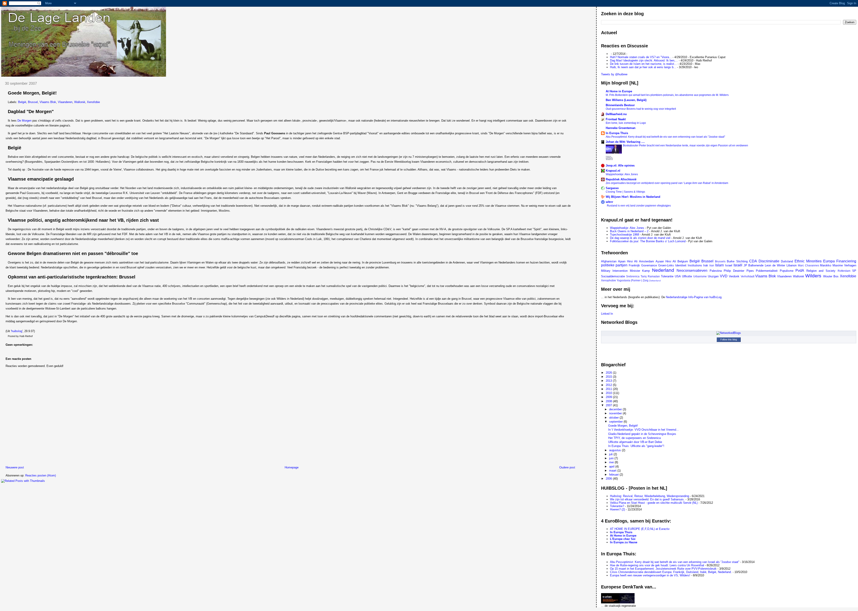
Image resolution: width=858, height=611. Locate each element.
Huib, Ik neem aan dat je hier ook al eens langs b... (643, 67)
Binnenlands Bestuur (620, 105)
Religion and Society (820, 270)
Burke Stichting (737, 261)
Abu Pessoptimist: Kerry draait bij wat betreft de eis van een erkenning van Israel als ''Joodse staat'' (665, 136)
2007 (609, 405)
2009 (609, 397)
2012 (609, 385)
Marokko (825, 265)
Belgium (682, 261)
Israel (728, 265)
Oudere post (567, 467)
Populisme (786, 270)
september (616, 421)
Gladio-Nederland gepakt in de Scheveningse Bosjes (642, 434)
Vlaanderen (65, 102)
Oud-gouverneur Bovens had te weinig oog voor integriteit (641, 108)
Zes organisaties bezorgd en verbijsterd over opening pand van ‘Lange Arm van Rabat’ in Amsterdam (667, 183)
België (22, 102)
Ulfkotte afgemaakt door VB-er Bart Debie (635, 442)
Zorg (645, 280)
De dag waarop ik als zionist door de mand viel (640, 238)
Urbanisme (700, 276)
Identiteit (680, 265)
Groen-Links (666, 265)
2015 (609, 376)
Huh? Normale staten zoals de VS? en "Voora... (641, 57)
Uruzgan (713, 276)
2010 (609, 393)
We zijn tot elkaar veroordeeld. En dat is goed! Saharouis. (647, 499)
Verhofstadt (747, 276)
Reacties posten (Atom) (40, 475)
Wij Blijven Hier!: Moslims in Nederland (633, 196)
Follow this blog (728, 339)
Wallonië (79, 102)
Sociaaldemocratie (613, 276)
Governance (649, 265)
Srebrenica (632, 276)
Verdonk (734, 276)
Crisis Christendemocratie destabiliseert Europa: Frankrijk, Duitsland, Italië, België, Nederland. (671, 572)
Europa (829, 261)
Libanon (791, 265)
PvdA (799, 270)
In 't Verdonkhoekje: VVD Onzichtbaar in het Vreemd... (643, 429)
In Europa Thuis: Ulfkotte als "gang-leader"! (636, 446)
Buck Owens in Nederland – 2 (629, 231)
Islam (719, 265)
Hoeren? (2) (617, 509)
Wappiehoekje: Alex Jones (622, 174)
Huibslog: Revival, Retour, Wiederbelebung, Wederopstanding (649, 496)
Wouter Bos (831, 276)
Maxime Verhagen (844, 265)
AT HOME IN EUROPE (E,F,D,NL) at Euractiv (640, 529)
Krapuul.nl (613, 170)
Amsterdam (646, 261)
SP (854, 270)
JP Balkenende (754, 265)
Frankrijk (634, 265)
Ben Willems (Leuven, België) (626, 100)
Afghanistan (608, 261)
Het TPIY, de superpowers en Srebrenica (634, 438)
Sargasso (612, 188)
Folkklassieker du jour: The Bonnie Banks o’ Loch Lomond (648, 241)
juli (611, 454)
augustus (615, 450)
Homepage (292, 467)
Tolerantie (667, 276)
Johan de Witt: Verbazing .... (625, 141)
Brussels (720, 261)
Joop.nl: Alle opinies (620, 165)
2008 (609, 401)
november (616, 413)
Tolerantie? (617, 506)
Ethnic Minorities (808, 261)
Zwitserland (655, 280)
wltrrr (609, 202)
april (612, 466)
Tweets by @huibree (614, 74)
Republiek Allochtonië (621, 179)
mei (612, 462)
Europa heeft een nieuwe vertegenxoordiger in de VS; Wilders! (650, 575)
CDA (753, 261)
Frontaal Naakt (616, 119)
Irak (705, 265)
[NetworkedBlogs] (728, 333)
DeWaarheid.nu (616, 114)
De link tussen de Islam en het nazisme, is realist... (643, 63)
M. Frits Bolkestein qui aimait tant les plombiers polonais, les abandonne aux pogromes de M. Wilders (667, 95)
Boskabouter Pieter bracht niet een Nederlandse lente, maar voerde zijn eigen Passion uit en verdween (685, 145)
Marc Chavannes (808, 265)
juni (611, 458)
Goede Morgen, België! (32, 93)
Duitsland (787, 261)
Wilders (813, 275)
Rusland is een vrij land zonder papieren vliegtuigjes (639, 205)
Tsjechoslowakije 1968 (624, 234)
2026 (609, 372)
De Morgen (24, 120)
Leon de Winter (775, 265)
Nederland (663, 270)
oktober (614, 417)
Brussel (33, 102)
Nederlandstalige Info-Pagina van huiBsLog (693, 297)
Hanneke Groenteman (620, 128)
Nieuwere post (15, 467)
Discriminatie (769, 261)
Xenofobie (93, 102)
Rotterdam (844, 270)
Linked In (607, 313)
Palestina (716, 270)
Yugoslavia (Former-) (629, 280)
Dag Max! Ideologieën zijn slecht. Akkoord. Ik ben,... (644, 60)
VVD (724, 276)
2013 (609, 380)
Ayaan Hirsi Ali (666, 261)
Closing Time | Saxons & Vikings (625, 191)
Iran (711, 265)
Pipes (750, 270)
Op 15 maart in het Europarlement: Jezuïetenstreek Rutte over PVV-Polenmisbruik (663, 568)
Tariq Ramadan (650, 276)
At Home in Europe (619, 91)
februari (614, 474)
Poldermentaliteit (767, 270)
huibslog (16, 331)
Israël (738, 265)
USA (678, 276)
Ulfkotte (687, 276)
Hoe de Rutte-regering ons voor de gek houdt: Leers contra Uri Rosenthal (657, 565)
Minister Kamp (640, 270)
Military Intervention (614, 270)
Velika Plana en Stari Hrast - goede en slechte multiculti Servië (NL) (654, 502)
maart (613, 470)
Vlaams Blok (48, 102)
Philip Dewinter (734, 270)
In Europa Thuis (617, 133)
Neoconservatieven (692, 270)
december (616, 409)
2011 (609, 389)
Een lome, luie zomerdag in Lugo (626, 122)
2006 (609, 478)
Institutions (695, 265)
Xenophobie (608, 280)
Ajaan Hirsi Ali (627, 261)
